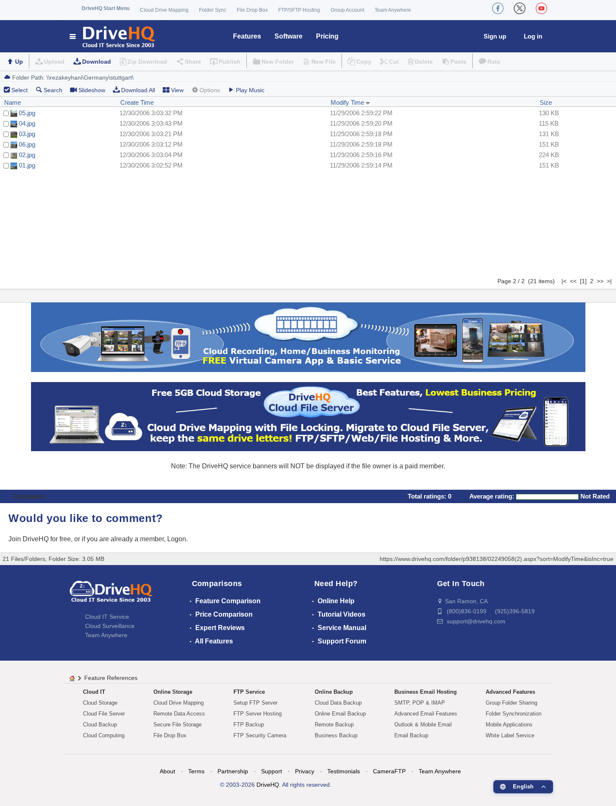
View (177, 90)
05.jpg (27, 112)
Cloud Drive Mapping (164, 10)
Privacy (304, 771)
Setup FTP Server (255, 703)
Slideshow (91, 90)
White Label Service (510, 735)
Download (96, 61)
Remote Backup (334, 724)
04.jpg (27, 123)
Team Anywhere (393, 10)
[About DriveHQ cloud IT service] (111, 595)
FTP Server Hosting (257, 713)
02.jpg (27, 154)
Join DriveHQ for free (39, 538)
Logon (176, 538)
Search (53, 90)
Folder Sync (212, 10)
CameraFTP (389, 771)
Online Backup (334, 692)
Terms (196, 771)
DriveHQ (267, 784)
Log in (533, 36)
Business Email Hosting (425, 692)
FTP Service (249, 692)
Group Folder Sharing (511, 703)
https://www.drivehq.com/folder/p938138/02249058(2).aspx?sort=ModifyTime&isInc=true (496, 558)
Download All (138, 90)
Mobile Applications (509, 724)
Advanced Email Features (425, 713)
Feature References (110, 677)
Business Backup (336, 735)
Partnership (232, 771)
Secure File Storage (177, 724)
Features (247, 36)
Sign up (495, 36)
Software (288, 36)
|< (564, 281)
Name (12, 102)
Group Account (347, 10)
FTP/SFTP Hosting (299, 10)
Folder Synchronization (513, 713)
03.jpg (27, 133)
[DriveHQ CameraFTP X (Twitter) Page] (520, 8)
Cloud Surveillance (110, 626)
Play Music (250, 90)
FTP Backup (248, 724)
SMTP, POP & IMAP (419, 703)
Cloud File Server (104, 713)
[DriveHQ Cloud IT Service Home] (113, 36)
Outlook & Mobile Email (423, 724)
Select (19, 90)
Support (271, 771)
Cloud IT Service (107, 616)
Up (19, 61)
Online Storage (172, 692)
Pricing (327, 36)
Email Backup (411, 735)
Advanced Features (510, 692)
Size (546, 102)
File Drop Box (252, 10)
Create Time (137, 102)
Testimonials (343, 771)
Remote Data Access (179, 713)
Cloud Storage (100, 703)
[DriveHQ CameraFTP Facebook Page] (498, 8)
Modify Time (348, 102)
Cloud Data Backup (338, 703)
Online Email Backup (340, 713)
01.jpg (27, 165)
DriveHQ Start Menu (105, 8)
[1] (583, 281)
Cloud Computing (103, 735)
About (167, 771)
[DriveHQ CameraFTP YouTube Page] (541, 8)
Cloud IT (94, 692)
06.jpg (27, 144)
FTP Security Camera (259, 735)
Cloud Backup (100, 724)
